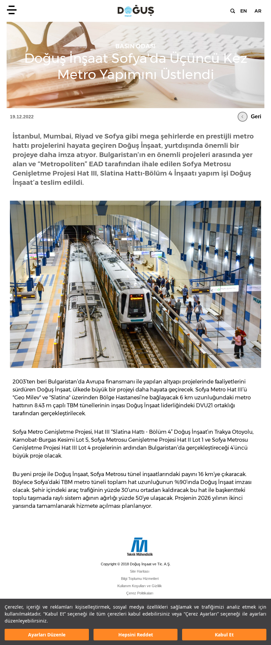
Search (232, 11)
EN (243, 11)
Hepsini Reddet (135, 634)
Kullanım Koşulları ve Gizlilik (139, 586)
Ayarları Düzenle (46, 634)
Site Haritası (139, 571)
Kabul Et (224, 634)
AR (257, 11)
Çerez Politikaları (139, 593)
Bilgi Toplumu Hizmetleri (140, 579)
